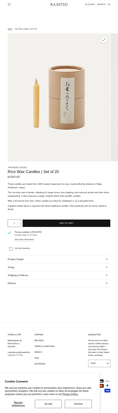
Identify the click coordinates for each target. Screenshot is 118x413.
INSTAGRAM (40, 364)
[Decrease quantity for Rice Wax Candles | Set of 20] (10, 223)
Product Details (16, 259)
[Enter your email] (107, 363)
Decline (78, 404)
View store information (24, 239)
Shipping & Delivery (18, 275)
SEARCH (101, 4)
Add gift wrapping (22, 248)
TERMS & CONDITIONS (45, 346)
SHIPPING (39, 335)
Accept (48, 404)
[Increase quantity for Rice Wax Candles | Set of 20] (18, 223)
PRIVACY (39, 352)
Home (10, 29)
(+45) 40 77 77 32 (15, 355)
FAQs (37, 358)
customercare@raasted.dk (19, 352)
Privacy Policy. (70, 394)
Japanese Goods (17, 167)
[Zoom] (104, 40)
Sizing (11, 267)
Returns (12, 283)
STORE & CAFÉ (14, 335)
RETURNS (39, 340)
